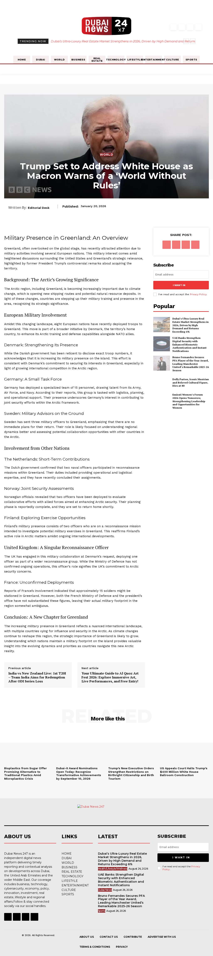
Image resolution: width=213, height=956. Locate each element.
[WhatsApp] (195, 245)
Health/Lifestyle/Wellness (113, 868)
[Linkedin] (190, 27)
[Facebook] (173, 27)
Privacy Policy (198, 294)
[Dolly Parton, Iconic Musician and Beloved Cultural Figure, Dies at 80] (161, 382)
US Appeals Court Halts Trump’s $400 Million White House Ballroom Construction (183, 772)
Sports (101, 910)
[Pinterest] (186, 245)
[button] (165, 28)
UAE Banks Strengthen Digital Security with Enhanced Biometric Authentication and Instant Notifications (189, 344)
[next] (192, 41)
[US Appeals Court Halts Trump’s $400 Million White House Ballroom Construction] (184, 747)
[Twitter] (198, 27)
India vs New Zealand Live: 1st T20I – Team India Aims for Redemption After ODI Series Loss (37, 677)
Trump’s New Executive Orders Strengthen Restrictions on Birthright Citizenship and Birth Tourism (131, 773)
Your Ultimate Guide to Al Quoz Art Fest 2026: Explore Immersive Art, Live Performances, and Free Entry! (110, 677)
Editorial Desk (39, 207)
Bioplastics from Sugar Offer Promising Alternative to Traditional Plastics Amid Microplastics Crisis (25, 773)
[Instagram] (182, 27)
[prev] (186, 41)
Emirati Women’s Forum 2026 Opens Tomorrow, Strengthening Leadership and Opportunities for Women (188, 401)
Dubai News (105, 889)
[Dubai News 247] (104, 815)
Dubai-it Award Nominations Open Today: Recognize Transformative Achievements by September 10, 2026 (78, 773)
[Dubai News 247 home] (106, 26)
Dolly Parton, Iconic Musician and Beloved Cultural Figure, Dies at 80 (190, 382)
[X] (176, 245)
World (106, 154)
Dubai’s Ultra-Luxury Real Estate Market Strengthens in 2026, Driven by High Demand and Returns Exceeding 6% (190, 325)
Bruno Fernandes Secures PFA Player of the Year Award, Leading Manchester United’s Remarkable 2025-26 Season (190, 364)
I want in (179, 285)
